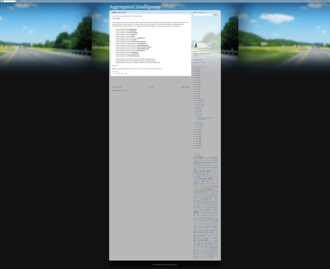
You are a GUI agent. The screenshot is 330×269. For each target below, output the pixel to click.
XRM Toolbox (201, 257)
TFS (216, 235)
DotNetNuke (204, 180)
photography (196, 218)
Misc (216, 210)
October (199, 102)
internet (206, 197)
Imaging (215, 196)
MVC (194, 213)
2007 (196, 141)
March (198, 122)
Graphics (201, 192)
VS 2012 (216, 245)
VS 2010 (202, 245)
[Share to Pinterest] (119, 18)
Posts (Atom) (123, 90)
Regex (208, 223)
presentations (196, 222)
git (212, 189)
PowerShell (212, 220)
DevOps (195, 180)
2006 (196, 143)
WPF (126, 73)
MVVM (118, 73)
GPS (194, 192)
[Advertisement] (151, 81)
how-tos (197, 194)
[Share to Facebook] (118, 18)
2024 (196, 73)
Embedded (196, 183)
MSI (210, 212)
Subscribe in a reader (199, 62)
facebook (204, 185)
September (200, 104)
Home (151, 87)
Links (201, 206)
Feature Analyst (212, 185)
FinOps (199, 187)
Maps (211, 207)
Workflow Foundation (199, 256)
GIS (205, 189)
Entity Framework (207, 183)
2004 (196, 147)
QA (207, 222)
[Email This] (113, 18)
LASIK (206, 202)
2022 (196, 78)
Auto (217, 162)
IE (206, 196)
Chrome (203, 169)
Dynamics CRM (199, 182)
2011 (196, 132)
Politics (197, 220)
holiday (212, 192)
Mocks (199, 212)
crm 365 (205, 173)
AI (203, 159)
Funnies (205, 187)
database (199, 174)
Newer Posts (117, 87)
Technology (196, 235)
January (199, 126)
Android (202, 160)
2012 (196, 129)
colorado (214, 171)
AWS (196, 164)
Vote (213, 243)
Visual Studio (204, 243)
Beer (211, 165)
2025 (196, 71)
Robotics (214, 223)
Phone (214, 217)
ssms (215, 232)
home (217, 192)
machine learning (203, 207)
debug (195, 176)
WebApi (195, 249)
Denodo (206, 176)
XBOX (194, 258)
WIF (205, 249)
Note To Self (206, 213)
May (198, 113)
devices (214, 178)
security (198, 227)
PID (211, 218)
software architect (203, 228)
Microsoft (203, 210)
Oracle (210, 215)
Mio (210, 210)
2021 (196, 80)
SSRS (194, 234)
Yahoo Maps (208, 258)
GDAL (200, 189)
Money (205, 212)
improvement (199, 197)
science (202, 225)
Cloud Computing (212, 169)
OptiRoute (203, 215)
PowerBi (203, 220)
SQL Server (206, 232)
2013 (196, 98)
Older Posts (185, 87)
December (200, 100)
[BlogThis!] (115, 18)
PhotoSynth (204, 218)
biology (194, 167)
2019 (196, 84)
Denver (213, 176)
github (216, 189)
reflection (202, 223)
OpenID (197, 215)
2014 (196, 96)
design (195, 178)
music (214, 212)
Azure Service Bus (212, 164)
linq (205, 206)
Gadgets (212, 187)
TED (206, 235)
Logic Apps (215, 206)
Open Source (214, 213)
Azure (203, 164)
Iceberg (198, 196)
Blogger (175, 264)
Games (195, 189)
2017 (196, 89)
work (217, 254)
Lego (212, 202)
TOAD (209, 238)
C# (217, 167)
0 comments (115, 71)
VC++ (210, 240)
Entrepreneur (196, 185)
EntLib (214, 183)
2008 (196, 138)
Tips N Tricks (200, 238)
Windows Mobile (199, 252)
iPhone (202, 199)
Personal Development (205, 217)
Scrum (216, 225)
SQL (197, 232)
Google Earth (207, 191)
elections (213, 182)
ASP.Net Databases (202, 162)
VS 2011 (210, 245)
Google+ (195, 55)
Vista (202, 242)
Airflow (208, 158)
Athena (212, 162)
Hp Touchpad (203, 194)
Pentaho (195, 217)
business (210, 167)
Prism (122, 73)
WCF (207, 247)
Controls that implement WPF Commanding (127, 16)
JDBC (194, 202)
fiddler (194, 187)
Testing (211, 235)
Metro (196, 210)
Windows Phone (213, 252)
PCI (215, 215)
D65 (194, 174)
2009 (196, 136)
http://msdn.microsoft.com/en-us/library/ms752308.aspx (146, 68)
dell (201, 176)
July (198, 109)
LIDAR (208, 204)
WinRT (205, 254)
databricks (207, 174)
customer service (212, 173)
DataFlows (214, 174)
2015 (196, 93)
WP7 (208, 256)
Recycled (195, 223)
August (199, 107)
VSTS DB (202, 247)
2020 (196, 82)
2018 (196, 87)
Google (197, 191)
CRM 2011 (196, 173)
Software (215, 227)
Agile (197, 159)
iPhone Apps (203, 201)
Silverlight (206, 227)
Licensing (201, 204)
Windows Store (199, 254)
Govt (215, 191)
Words (211, 254)
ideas (203, 196)
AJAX (213, 159)
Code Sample (199, 171)
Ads (217, 157)
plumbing (216, 218)
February (199, 124)
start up (201, 234)
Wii (209, 249)
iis (209, 196)
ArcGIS (208, 160)
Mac (196, 207)
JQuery (200, 202)
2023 (196, 75)
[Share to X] (116, 18)
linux (209, 206)
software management (211, 230)
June (198, 111)
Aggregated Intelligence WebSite (202, 53)
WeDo (200, 249)
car (198, 169)
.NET (195, 157)
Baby (206, 165)
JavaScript (212, 201)
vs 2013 (196, 247)
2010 (196, 134)
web (214, 247)
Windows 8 (215, 251)
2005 (196, 145)
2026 (196, 68)
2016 (196, 91)
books (204, 167)
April (198, 116)
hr (208, 194)
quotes (213, 222)
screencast (209, 225)
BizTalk (200, 167)
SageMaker (195, 225)
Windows (215, 249)
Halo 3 (208, 192)
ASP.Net (215, 160)
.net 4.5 (204, 157)
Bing (215, 165)
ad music (210, 157)
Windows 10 (198, 250)
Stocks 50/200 (212, 234)
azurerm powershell (198, 165)
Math (217, 207)
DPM (214, 180)
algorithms (195, 160)
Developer (203, 178)
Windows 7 (206, 251)
